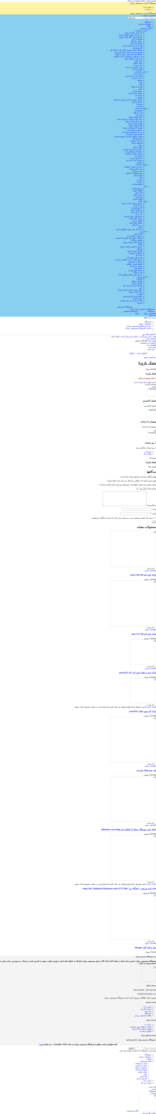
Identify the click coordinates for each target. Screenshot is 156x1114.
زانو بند (139, 182)
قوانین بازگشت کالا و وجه (141, 1029)
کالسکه (139, 279)
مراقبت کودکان (136, 41)
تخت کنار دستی (136, 212)
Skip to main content (148, 1)
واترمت (139, 106)
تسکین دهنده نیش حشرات (132, 149)
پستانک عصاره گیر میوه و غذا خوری (129, 238)
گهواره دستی (137, 221)
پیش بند (139, 180)
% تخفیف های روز (149, 334)
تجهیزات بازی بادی (135, 93)
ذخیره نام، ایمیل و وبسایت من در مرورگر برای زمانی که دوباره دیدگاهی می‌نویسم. (122, 518)
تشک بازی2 (151, 341)
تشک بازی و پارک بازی (134, 76)
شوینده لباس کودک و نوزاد (132, 128)
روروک (139, 303)
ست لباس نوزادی (135, 169)
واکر (140, 82)
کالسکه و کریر (136, 283)
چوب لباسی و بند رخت (133, 67)
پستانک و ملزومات (135, 253)
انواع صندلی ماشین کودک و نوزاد (130, 290)
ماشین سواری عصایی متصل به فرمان (128, 100)
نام (154, 509)
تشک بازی (152, 347)
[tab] (147, 452)
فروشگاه (148, 1013)
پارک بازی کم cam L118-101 (143, 575)
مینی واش (138, 61)
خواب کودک (142, 201)
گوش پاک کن (137, 69)
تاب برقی (138, 214)
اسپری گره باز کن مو (134, 160)
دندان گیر (138, 255)
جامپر (140, 89)
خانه (154, 336)
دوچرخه (139, 104)
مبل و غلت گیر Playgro (145, 947)
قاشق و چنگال (136, 240)
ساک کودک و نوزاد (135, 292)
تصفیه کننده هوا (136, 43)
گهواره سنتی (137, 199)
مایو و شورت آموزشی (134, 134)
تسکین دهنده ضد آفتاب (133, 154)
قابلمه (140, 244)
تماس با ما (147, 1007)
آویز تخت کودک (136, 87)
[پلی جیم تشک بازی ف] (133, 762)
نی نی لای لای (137, 225)
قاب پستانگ (137, 273)
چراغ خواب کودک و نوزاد (133, 216)
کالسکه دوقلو (137, 281)
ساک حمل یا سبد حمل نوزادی (131, 301)
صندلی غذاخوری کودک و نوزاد (131, 247)
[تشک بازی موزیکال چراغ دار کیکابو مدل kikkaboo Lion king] (133, 821)
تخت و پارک (138, 206)
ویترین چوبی (137, 195)
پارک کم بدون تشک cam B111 (142, 711)
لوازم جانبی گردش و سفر (132, 296)
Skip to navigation (134, 1)
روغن (140, 145)
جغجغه (139, 80)
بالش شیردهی (137, 208)
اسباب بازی (138, 74)
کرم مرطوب (137, 113)
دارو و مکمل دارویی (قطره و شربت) (128, 260)
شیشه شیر (138, 234)
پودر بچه (139, 115)
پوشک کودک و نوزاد (135, 123)
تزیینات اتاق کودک (135, 219)
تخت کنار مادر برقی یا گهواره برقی (129, 229)
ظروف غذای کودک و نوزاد (132, 242)
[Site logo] (145, 309)
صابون (139, 162)
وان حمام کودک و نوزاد (133, 121)
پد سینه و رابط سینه (134, 130)
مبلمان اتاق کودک (135, 223)
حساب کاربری (145, 1009)
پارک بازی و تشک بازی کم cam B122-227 (137, 672)
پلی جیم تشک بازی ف (146, 770)
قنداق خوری (137, 268)
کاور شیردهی (137, 48)
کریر (140, 288)
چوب (145, 186)
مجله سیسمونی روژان (143, 1015)
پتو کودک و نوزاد (136, 210)
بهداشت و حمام (141, 108)
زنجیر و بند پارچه (136, 266)
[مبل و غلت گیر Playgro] (133, 939)
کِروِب (41, 1044)
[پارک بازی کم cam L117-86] (133, 625)
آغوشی (139, 294)
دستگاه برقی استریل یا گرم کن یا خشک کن (126, 50)
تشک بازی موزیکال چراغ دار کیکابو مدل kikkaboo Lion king (128, 829)
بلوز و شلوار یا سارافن (134, 173)
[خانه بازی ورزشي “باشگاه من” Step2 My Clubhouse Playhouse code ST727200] (133, 880)
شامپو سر (138, 110)
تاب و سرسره (137, 78)
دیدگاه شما (151, 505)
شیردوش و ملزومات (134, 257)
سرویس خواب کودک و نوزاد (131, 203)
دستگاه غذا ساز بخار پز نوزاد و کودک (128, 54)
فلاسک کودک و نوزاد (134, 251)
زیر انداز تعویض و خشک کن (132, 132)
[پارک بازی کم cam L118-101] (133, 566)
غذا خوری (143, 231)
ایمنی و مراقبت (141, 31)
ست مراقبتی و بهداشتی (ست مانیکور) (128, 56)
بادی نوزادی (138, 175)
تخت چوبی (138, 193)
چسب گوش (137, 63)
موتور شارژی (137, 91)
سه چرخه (138, 95)
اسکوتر (139, 97)
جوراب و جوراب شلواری (133, 167)
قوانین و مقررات (145, 1031)
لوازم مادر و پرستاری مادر (132, 46)
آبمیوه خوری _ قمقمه (134, 264)
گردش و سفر (142, 277)
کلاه (140, 177)
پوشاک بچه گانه (141, 164)
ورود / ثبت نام (146, 1083)
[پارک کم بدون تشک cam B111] (143, 703)
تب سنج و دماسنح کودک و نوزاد (130, 35)
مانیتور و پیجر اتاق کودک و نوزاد (130, 37)
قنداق (140, 227)
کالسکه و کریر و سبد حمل (132, 285)
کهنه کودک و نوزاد (135, 126)
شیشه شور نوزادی (135, 270)
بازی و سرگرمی (141, 72)
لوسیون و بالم (137, 143)
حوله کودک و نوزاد (135, 117)
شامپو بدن (138, 156)
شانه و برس (137, 65)
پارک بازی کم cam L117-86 (143, 634)
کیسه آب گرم (137, 39)
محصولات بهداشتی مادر (133, 152)
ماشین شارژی (136, 102)
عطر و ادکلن (137, 147)
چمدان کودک (137, 298)
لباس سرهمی (137, 171)
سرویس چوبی (137, 188)
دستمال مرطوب (136, 141)
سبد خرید (147, 1011)
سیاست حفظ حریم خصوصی (140, 1027)
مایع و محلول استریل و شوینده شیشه (128, 136)
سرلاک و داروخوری (135, 262)
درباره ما (148, 1025)
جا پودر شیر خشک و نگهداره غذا (130, 275)
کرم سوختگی (137, 139)
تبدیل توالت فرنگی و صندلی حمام (129, 119)
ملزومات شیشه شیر (134, 236)
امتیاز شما (151, 489)
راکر (140, 85)
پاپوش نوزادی (137, 184)
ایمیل (153, 514)
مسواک (139, 249)
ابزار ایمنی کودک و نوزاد (133, 33)
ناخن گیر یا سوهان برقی (133, 59)
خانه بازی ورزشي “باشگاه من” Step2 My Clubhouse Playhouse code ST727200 (119, 888)
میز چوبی (138, 197)
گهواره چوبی (137, 190)
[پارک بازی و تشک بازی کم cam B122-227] (143, 664)
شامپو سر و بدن (136, 158)
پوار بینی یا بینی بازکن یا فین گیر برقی (128, 52)
